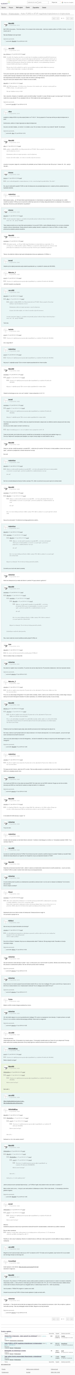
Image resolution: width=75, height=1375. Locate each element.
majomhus (12, 194)
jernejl (10, 260)
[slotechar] (6, 576)
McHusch (7, 1346)
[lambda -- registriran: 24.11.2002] (6, 330)
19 (8, 1337)
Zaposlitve (36, 7)
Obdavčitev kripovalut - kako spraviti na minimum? (21, 1336)
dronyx (10, 172)
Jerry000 (11, 48)
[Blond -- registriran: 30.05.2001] (6, 893)
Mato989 (11, 23)
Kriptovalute (17, 1348)
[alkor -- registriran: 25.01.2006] (6, 112)
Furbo (10, 999)
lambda (10, 329)
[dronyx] (6, 173)
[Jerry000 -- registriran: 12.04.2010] (6, 49)
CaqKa (63, 1336)
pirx (5, 1339)
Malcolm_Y (12, 272)
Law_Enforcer (7, 54)
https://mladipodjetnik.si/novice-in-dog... (14, 1101)
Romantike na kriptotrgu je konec (15, 1351)
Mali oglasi (19, 7)
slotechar (11, 575)
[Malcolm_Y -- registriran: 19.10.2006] (6, 273)
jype (9, 644)
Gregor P (7, 1352)
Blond (10, 892)
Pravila (3, 1369)
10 (12, 1344)
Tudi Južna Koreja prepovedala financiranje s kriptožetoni (23, 1356)
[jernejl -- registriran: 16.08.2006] (6, 261)
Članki (28, 7)
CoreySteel (12, 1261)
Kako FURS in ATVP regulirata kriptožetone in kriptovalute (23, 1343)
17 (5, 1337)
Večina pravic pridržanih (32, 1369)
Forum (11, 7)
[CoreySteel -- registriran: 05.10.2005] (6, 1262)
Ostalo (44, 7)
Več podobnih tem (6, 1364)
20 (10, 1337)
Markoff (63, 1356)
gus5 (62, 1351)
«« (53, 18)
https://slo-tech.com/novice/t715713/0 (28, 1267)
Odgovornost (54, 1369)
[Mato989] (6, 24)
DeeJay (5, 178)
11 (14, 1344)
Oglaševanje (5, 1372)
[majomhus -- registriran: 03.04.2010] (6, 195)
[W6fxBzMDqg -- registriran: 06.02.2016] (6, 1049)
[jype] (6, 645)
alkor (10, 112)
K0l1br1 (11, 921)
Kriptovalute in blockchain (16, 1340)
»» (71, 18)
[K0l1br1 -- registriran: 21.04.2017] (6, 922)
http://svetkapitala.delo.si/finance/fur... (13, 1103)
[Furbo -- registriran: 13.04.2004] (6, 1000)
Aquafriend (64, 1343)
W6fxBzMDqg (13, 1049)
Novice (4, 7)
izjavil (23, 54)
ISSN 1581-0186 (55, 1372)
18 (7, 1337)
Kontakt (28, 1372)
